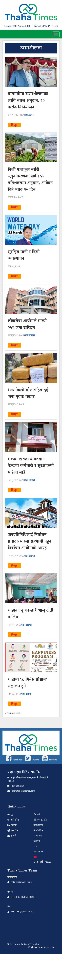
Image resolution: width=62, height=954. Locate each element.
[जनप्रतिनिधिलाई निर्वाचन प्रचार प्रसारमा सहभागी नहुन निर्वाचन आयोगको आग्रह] (31, 513)
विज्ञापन (37, 841)
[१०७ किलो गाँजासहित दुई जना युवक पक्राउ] (31, 368)
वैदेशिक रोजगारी (40, 820)
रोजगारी (37, 815)
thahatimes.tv (42, 861)
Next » (19, 713)
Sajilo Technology (32, 944)
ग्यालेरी (13, 825)
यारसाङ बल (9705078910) (23, 897)
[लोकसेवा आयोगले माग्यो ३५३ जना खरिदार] (31, 299)
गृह (11, 815)
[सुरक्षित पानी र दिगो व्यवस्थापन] (31, 230)
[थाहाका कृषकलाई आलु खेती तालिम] (31, 588)
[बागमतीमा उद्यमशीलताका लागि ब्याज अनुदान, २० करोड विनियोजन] (31, 72)
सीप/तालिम (38, 830)
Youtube (53, 760)
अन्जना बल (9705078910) (22, 912)
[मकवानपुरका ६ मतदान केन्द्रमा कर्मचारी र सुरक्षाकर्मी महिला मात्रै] (31, 437)
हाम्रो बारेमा (14, 820)
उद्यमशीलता (38, 825)
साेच (35, 846)
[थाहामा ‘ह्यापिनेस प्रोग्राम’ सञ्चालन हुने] (31, 657)
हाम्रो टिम (14, 830)
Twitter (35, 760)
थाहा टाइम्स (28, 115)
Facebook (17, 760)
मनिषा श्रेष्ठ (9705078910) (22, 882)
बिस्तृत (14, 125)
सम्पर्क (13, 836)
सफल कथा (38, 836)
